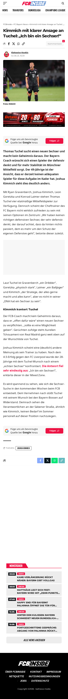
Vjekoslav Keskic (19, 52)
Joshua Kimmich (23, 448)
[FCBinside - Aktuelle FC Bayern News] (34, 3)
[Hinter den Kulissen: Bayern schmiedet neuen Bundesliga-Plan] (34, 614)
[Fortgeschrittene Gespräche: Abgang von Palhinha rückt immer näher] (34, 627)
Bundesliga (21, 586)
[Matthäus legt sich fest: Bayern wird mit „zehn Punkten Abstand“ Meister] (34, 589)
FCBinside (7, 24)
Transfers (21, 574)
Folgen (52, 140)
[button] (6, 3)
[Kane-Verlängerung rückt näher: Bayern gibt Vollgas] (34, 576)
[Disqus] (34, 509)
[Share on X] (13, 43)
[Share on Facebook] (8, 43)
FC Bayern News (21, 24)
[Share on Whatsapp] (18, 43)
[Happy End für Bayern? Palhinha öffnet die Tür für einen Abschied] (34, 602)
